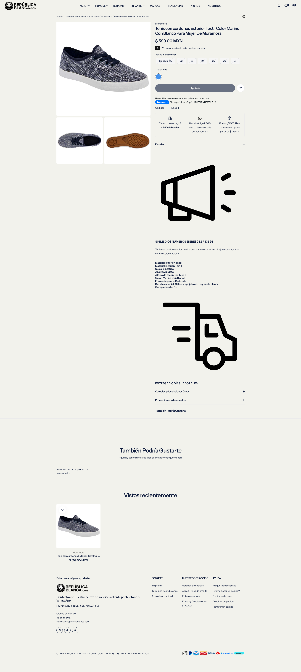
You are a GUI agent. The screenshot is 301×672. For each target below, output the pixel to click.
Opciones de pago (222, 596)
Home (59, 16)
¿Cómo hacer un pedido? (226, 590)
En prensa (157, 585)
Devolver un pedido (223, 601)
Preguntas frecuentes (224, 585)
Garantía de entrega (193, 585)
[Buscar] (279, 5)
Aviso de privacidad (162, 596)
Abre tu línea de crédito (194, 590)
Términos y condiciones (164, 590)
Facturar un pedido (223, 606)
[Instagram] (59, 630)
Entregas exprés (191, 596)
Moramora (161, 23)
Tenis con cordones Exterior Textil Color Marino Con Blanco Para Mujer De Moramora (78, 555)
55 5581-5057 (63, 617)
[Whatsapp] (75, 630)
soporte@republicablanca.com (73, 621)
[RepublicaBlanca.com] (20, 6)
